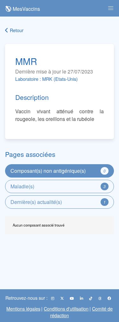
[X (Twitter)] (62, 298)
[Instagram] (53, 298)
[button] (110, 8)
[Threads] (100, 298)
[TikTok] (91, 298)
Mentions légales (23, 308)
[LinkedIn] (82, 298)
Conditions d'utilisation (66, 308)
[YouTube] (72, 298)
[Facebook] (109, 298)
